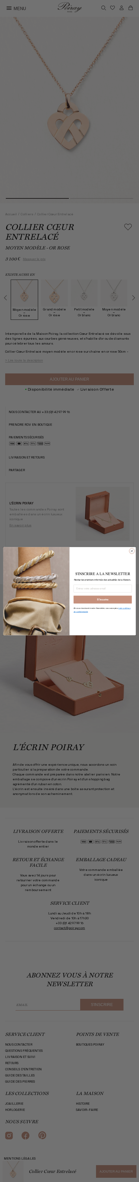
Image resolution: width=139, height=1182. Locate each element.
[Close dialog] (132, 551)
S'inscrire (102, 599)
